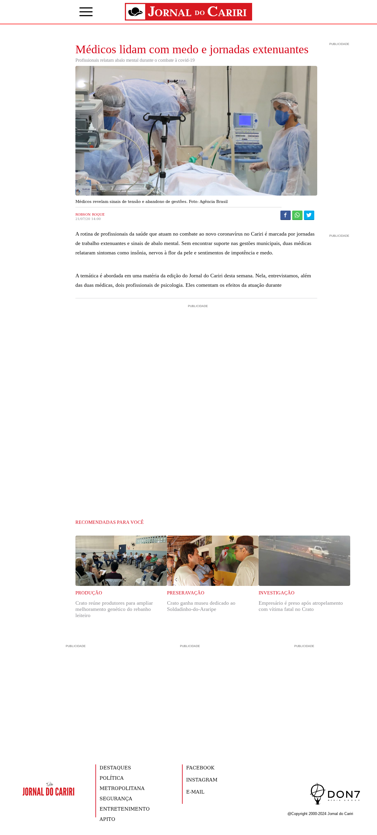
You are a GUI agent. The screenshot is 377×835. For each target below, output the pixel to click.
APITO (107, 819)
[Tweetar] (309, 215)
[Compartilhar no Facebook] (285, 215)
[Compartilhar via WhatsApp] (297, 215)
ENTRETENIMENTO (125, 809)
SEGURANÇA (116, 798)
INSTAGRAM (201, 779)
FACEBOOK (200, 767)
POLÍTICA (112, 778)
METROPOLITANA (122, 788)
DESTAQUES (115, 767)
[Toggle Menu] (77, 11)
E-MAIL (195, 792)
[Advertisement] (196, 334)
